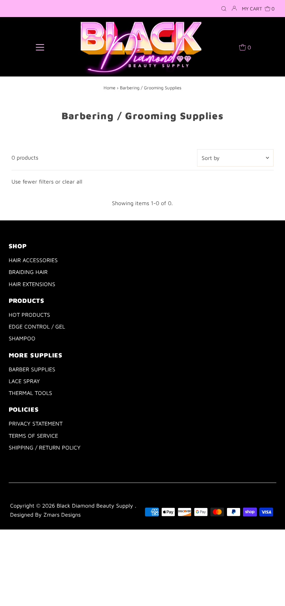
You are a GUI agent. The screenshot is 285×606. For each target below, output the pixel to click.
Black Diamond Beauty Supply (96, 505)
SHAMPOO (22, 338)
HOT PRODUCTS (29, 315)
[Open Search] (223, 9)
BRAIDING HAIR (28, 272)
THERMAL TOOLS (30, 393)
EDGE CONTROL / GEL (37, 326)
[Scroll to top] (271, 592)
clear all (72, 181)
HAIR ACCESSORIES (33, 260)
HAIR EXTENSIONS (32, 284)
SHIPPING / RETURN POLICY (45, 447)
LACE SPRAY (24, 381)
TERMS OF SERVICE (33, 436)
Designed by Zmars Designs (45, 514)
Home (109, 87)
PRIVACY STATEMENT (36, 423)
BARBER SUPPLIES (32, 369)
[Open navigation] (40, 47)
